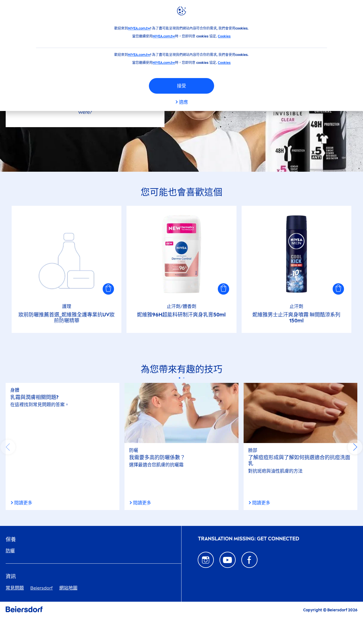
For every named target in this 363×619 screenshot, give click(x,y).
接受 (181, 86)
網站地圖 (68, 588)
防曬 (10, 550)
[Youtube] (228, 560)
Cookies (224, 36)
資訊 (11, 577)
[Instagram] (206, 560)
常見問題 (15, 588)
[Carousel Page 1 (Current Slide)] (179, 378)
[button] (108, 289)
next (355, 447)
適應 (183, 102)
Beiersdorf (41, 588)
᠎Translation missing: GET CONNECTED (248, 539)
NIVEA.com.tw (139, 28)
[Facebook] (249, 560)
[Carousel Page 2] (183, 378)
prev (8, 447)
